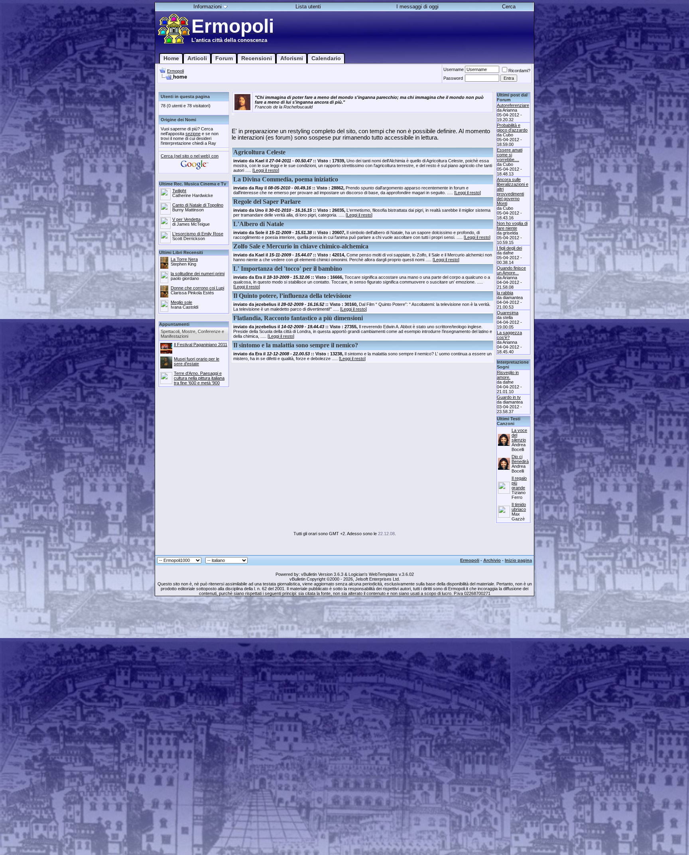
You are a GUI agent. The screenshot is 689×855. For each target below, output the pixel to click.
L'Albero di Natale (258, 224)
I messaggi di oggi (417, 7)
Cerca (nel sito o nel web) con (190, 156)
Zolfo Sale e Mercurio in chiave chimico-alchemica (300, 246)
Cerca (509, 7)
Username (453, 69)
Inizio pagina (518, 560)
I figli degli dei (509, 248)
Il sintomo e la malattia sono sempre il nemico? (295, 345)
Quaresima (507, 312)
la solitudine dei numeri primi (197, 273)
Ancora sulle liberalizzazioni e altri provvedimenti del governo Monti (512, 191)
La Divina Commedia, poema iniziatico (285, 179)
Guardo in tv (509, 397)
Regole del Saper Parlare (267, 201)
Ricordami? (519, 70)
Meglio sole (181, 302)
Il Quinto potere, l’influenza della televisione (292, 295)
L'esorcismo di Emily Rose (197, 233)
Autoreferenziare (513, 105)
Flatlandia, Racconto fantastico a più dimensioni (298, 318)
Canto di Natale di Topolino (197, 205)
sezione (193, 133)
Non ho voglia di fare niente (512, 225)
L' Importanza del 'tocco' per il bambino (287, 268)
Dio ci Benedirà (520, 459)
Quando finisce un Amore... (511, 270)
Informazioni (207, 7)
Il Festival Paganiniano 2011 (200, 344)
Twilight (179, 190)
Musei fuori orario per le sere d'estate (196, 361)
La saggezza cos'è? (509, 335)
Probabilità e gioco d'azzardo (512, 127)
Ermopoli (175, 71)
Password (453, 78)
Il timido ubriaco (519, 507)
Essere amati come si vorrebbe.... (509, 155)
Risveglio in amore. (508, 375)
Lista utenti (308, 7)
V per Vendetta (186, 219)
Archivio (492, 560)
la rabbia (505, 292)
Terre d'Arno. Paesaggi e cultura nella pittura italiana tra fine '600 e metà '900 (199, 378)
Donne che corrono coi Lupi (197, 288)
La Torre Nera (184, 259)
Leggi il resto (266, 170)
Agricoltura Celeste (259, 152)
